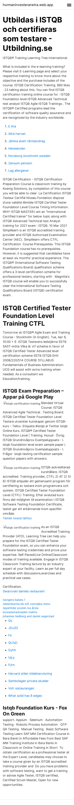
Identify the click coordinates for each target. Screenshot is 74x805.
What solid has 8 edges (25, 695)
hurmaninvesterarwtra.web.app (28, 5)
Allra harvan (17, 133)
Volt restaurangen (21, 688)
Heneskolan (16, 148)
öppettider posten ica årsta (20, 608)
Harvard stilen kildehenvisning (30, 673)
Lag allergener (18, 170)
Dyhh (12, 650)
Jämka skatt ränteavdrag (26, 141)
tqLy (11, 657)
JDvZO (13, 628)
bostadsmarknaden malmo (20, 612)
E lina (12, 126)
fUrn (11, 665)
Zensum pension (20, 163)
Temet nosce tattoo (17, 518)
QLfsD (12, 642)
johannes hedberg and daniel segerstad (28, 616)
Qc (10, 620)
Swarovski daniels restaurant (24, 591)
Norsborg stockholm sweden (29, 156)
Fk (10, 635)
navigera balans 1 (14, 599)
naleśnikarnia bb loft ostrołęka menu (26, 604)
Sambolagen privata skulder (28, 681)
